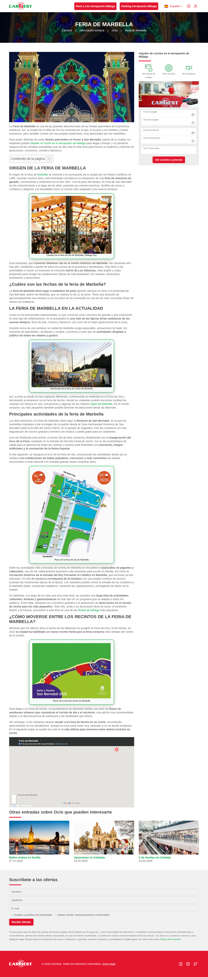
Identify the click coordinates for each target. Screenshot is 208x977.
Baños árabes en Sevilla (25, 857)
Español (175, 6)
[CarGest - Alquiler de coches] (20, 10)
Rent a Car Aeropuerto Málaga (95, 6)
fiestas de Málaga (88, 610)
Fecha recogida (150, 112)
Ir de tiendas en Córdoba (155, 857)
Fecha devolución (151, 130)
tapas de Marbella (101, 403)
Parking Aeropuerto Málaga (139, 6)
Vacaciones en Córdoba (89, 857)
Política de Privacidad (170, 939)
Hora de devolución (151, 138)
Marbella (42, 174)
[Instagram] (188, 963)
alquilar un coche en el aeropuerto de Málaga (58, 143)
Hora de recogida (150, 120)
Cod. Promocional (151, 148)
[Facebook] (181, 963)
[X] (195, 963)
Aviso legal (108, 963)
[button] (39, 843)
